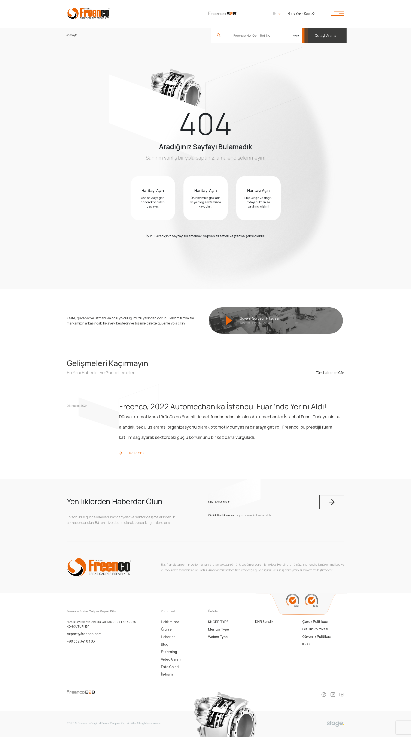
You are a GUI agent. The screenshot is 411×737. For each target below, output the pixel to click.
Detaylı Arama (325, 35)
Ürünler (167, 629)
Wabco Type (218, 636)
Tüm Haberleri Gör (330, 372)
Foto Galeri (170, 666)
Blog (164, 644)
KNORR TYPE (218, 621)
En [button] (274, 13)
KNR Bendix (264, 621)
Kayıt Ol (309, 13)
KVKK (306, 644)
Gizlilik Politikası (315, 629)
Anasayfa (71, 35)
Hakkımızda (170, 621)
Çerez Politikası (315, 621)
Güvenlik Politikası (317, 636)
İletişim (167, 674)
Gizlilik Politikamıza (221, 515)
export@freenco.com (84, 633)
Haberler (168, 636)
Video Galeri (171, 659)
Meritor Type (218, 629)
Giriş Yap (294, 13)
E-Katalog (169, 651)
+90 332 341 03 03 (81, 641)
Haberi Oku (136, 453)
